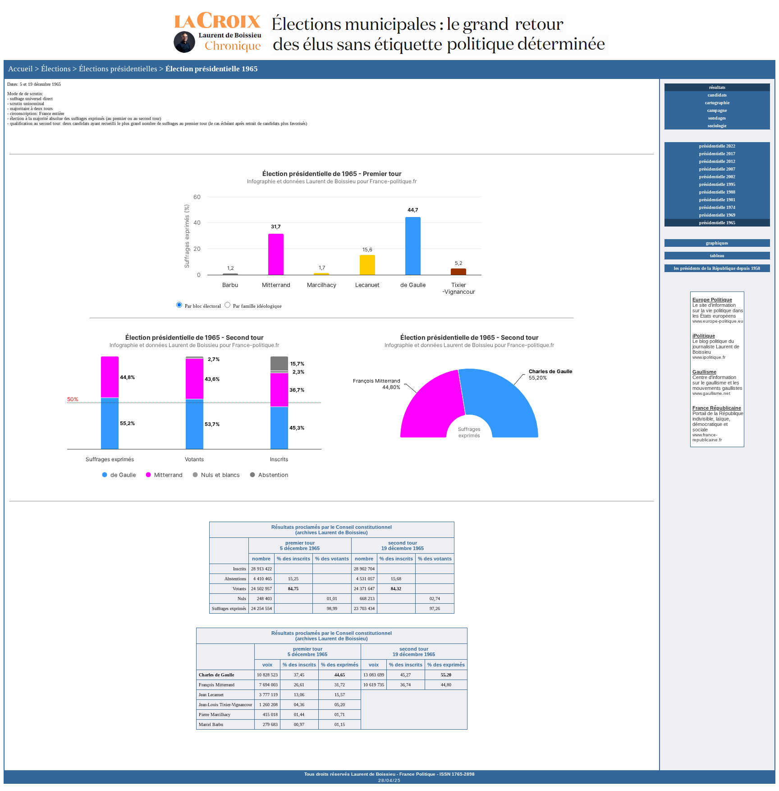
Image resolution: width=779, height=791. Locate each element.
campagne (717, 110)
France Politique (417, 774)
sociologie (717, 125)
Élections (56, 69)
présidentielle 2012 (717, 161)
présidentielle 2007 (717, 169)
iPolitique (703, 335)
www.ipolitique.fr (708, 357)
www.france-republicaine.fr (707, 437)
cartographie (717, 102)
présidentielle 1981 (717, 199)
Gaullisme (704, 372)
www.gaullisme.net (711, 393)
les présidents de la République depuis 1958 (717, 268)
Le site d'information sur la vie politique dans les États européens (717, 310)
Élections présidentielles (118, 69)
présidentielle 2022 (717, 145)
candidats (717, 95)
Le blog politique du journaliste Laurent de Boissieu (715, 346)
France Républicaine (716, 408)
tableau (717, 255)
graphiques (717, 243)
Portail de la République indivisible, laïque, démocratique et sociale (717, 421)
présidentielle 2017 (717, 153)
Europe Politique (712, 299)
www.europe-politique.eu (717, 321)
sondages (717, 118)
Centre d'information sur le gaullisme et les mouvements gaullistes (717, 383)
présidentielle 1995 (717, 184)
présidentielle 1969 (717, 215)
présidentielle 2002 (717, 176)
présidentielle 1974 (717, 207)
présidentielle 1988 (717, 192)
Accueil (20, 69)
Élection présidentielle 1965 (211, 69)
